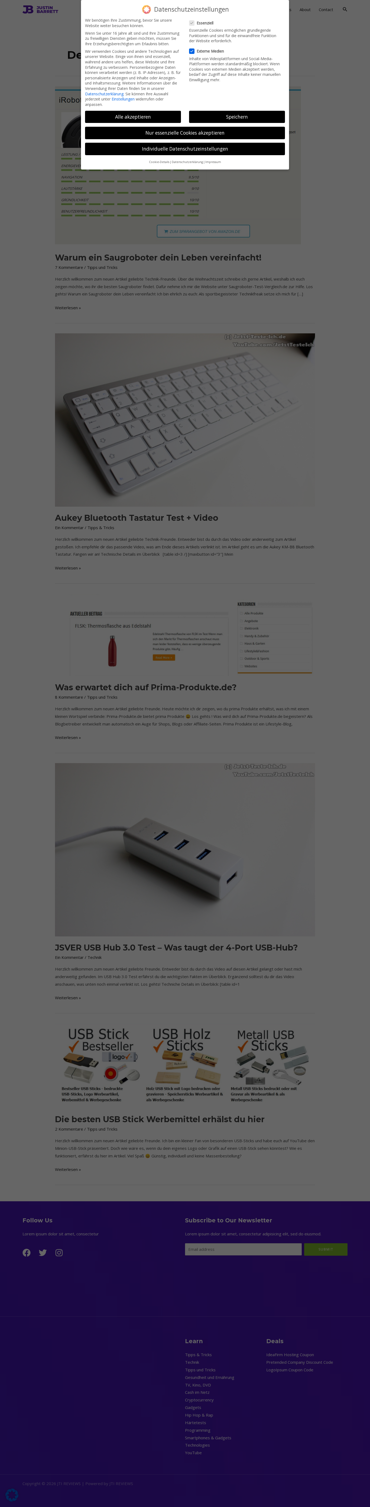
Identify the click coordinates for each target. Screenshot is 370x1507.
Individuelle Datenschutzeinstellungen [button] (185, 148)
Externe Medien (210, 51)
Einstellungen (123, 99)
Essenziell (205, 22)
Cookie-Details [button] (159, 162)
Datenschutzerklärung (104, 93)
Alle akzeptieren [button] (133, 116)
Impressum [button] (213, 162)
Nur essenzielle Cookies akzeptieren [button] (185, 132)
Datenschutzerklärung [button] (187, 162)
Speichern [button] (237, 116)
